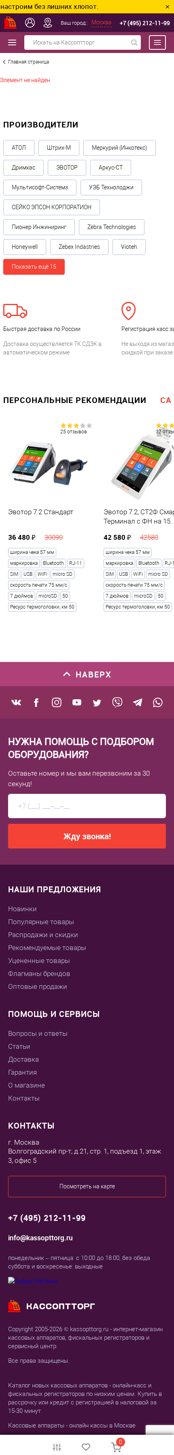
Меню (153, 42)
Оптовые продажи (37, 986)
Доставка (23, 1059)
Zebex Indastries (79, 247)
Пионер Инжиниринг (39, 227)
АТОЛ (19, 147)
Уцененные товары (39, 961)
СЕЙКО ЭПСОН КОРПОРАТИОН (51, 207)
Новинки (22, 909)
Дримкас (23, 167)
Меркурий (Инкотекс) (119, 147)
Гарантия (22, 1072)
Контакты (24, 1098)
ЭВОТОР (67, 167)
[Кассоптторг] (10, 23)
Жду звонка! (87, 836)
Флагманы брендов (39, 973)
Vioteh (129, 247)
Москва (101, 22)
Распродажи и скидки (43, 935)
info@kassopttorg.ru (40, 1237)
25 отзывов (73, 432)
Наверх (94, 674)
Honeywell (25, 247)
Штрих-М (59, 147)
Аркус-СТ (111, 167)
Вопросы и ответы (38, 1033)
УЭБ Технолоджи (111, 187)
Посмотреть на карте (87, 1186)
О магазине (26, 1085)
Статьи (19, 1046)
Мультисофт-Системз (40, 187)
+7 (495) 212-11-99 (145, 23)
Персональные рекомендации (74, 400)
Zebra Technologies (111, 227)
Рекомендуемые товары (47, 948)
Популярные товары (41, 922)
